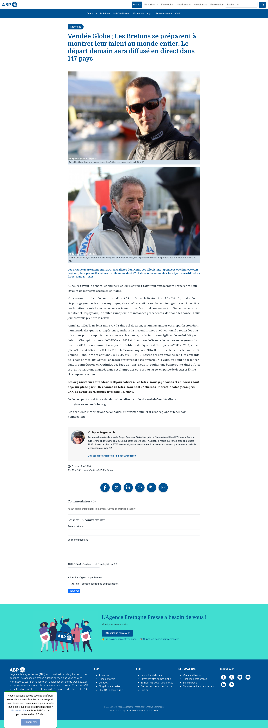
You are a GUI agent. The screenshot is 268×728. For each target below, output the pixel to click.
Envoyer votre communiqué (156, 678)
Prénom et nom (76, 526)
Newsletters (200, 4)
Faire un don (216, 4)
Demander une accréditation (156, 686)
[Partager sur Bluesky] (151, 487)
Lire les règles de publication (86, 577)
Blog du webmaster (109, 686)
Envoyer (74, 590)
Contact (103, 682)
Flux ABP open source (111, 690)
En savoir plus (19, 710)
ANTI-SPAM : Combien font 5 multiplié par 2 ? (92, 564)
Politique (105, 13)
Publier (137, 4)
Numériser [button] (150, 4)
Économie (138, 13)
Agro (149, 13)
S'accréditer (167, 4)
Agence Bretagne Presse (129, 707)
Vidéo (178, 13)
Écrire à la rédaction (152, 675)
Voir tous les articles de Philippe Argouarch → (113, 455)
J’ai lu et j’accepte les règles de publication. (94, 583)
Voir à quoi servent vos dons (121, 639)
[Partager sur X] (116, 487)
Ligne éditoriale (107, 678)
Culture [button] (91, 13)
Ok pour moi (30, 722)
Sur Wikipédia (190, 682)
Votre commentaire (78, 539)
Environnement (164, 13)
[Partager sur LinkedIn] (128, 487)
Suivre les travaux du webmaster (161, 639)
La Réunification (121, 13)
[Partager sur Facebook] (105, 487)
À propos (104, 675)
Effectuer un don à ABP (117, 633)
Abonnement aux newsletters (198, 686)
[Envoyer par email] (163, 487)
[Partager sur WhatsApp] (140, 487)
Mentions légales (192, 675)
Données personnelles (195, 678)
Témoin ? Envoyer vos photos (157, 682)
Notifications (184, 4)
